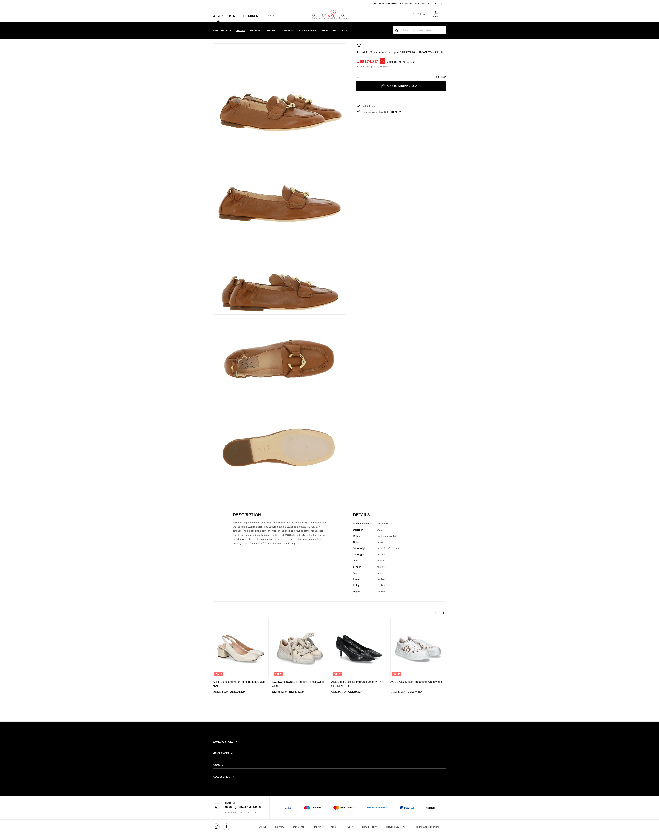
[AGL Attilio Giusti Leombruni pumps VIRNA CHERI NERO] (359, 648)
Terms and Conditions (428, 826)
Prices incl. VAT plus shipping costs (372, 66)
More (394, 111)
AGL (360, 46)
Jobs (333, 826)
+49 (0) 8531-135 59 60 (393, 3)
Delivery (279, 826)
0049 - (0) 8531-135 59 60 (243, 807)
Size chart (441, 77)
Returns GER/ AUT (396, 826)
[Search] (397, 30)
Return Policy (369, 826)
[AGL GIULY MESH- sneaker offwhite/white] (418, 648)
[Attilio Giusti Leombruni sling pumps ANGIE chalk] (240, 648)
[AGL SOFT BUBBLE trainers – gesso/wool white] (300, 648)
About (262, 826)
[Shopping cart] (444, 11)
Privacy (349, 826)
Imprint (317, 826)
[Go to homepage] (329, 14)
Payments (298, 826)
